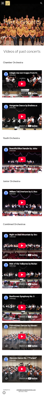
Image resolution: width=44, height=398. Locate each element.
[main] (22, 22)
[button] (2, 3)
